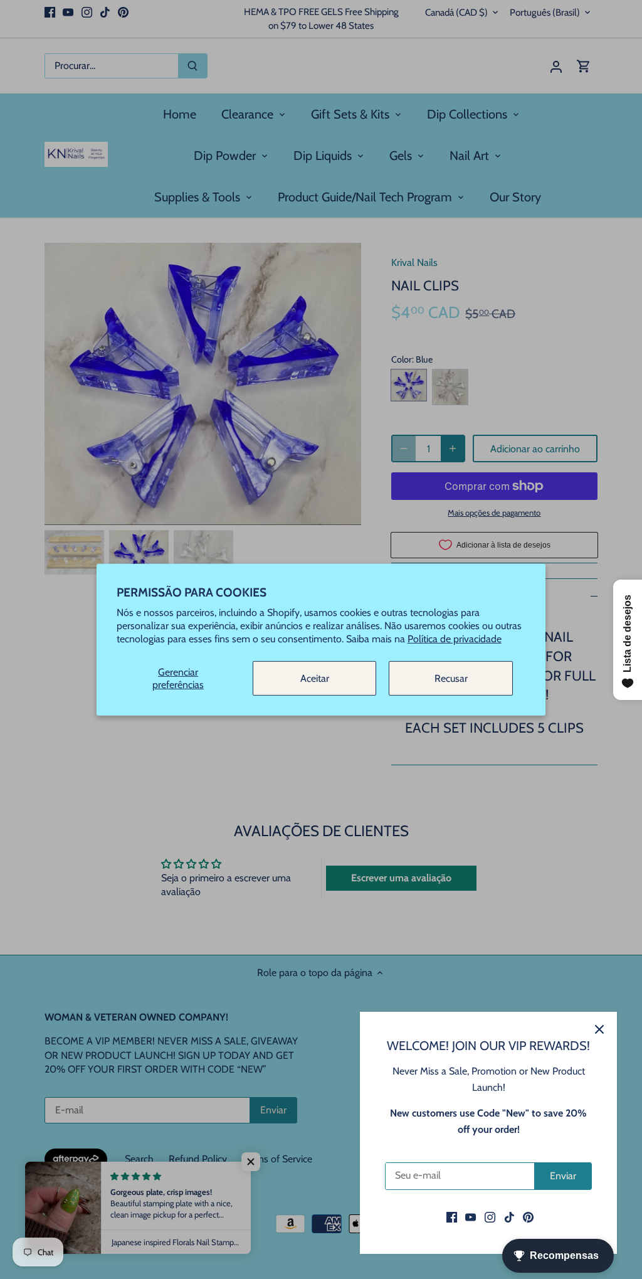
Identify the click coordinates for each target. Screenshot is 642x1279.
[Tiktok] (509, 1217)
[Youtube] (470, 1217)
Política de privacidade (455, 638)
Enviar (563, 1176)
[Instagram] (490, 1217)
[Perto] (599, 1029)
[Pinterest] (528, 1217)
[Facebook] (451, 1217)
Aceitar (314, 678)
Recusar (451, 678)
